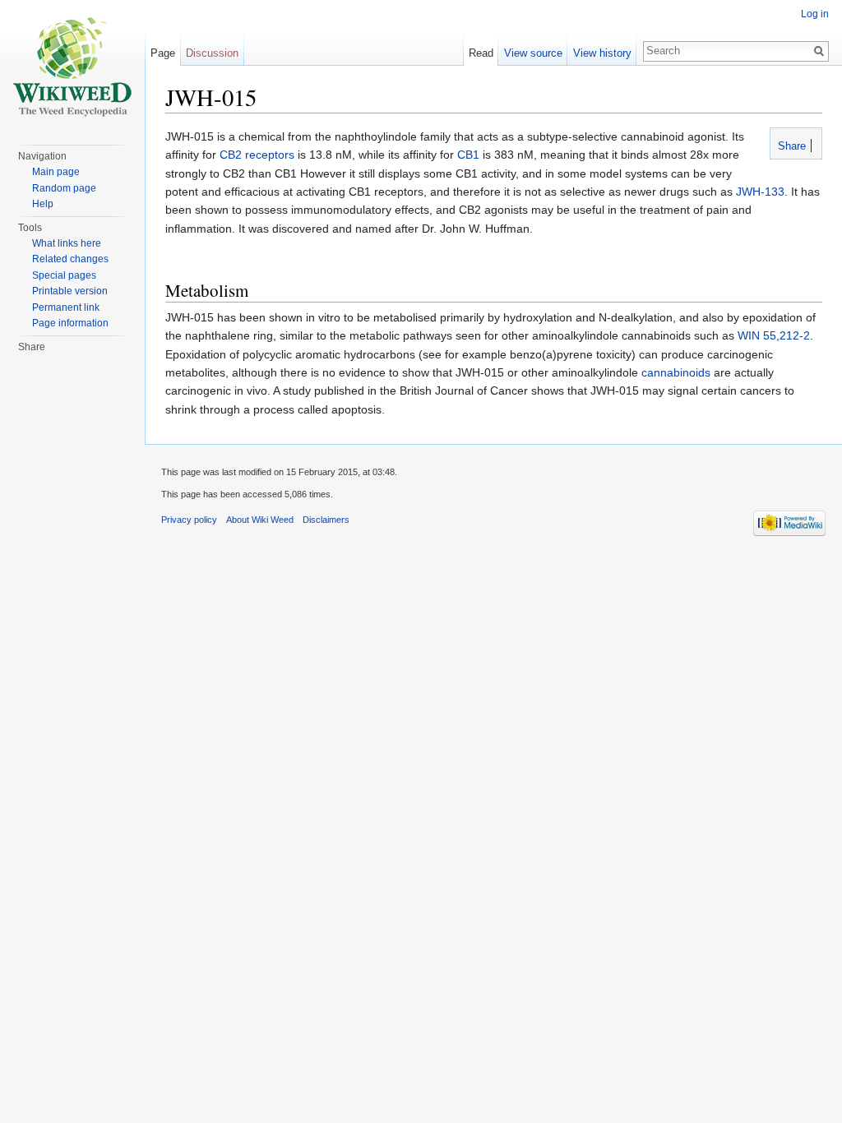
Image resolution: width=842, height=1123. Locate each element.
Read (481, 53)
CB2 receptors (257, 154)
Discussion (212, 53)
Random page (64, 188)
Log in (815, 14)
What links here (66, 243)
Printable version (70, 291)
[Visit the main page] (72, 66)
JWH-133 (760, 191)
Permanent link (65, 307)
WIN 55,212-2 (774, 335)
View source (533, 53)
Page (162, 53)
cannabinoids (675, 372)
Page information (70, 323)
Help (42, 204)
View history (602, 53)
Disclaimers (326, 520)
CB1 (468, 154)
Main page (56, 172)
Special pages (64, 275)
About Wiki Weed (260, 520)
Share (790, 146)
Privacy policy (189, 520)
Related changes (70, 259)
